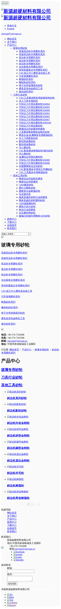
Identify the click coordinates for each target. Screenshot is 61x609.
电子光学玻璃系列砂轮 (31, 85)
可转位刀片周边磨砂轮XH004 (34, 104)
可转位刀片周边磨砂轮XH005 (34, 107)
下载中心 (12, 222)
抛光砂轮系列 (26, 91)
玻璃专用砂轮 (20, 48)
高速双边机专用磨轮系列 (32, 54)
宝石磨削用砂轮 (27, 213)
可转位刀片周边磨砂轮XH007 (34, 119)
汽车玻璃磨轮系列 (28, 76)
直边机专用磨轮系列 (29, 60)
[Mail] (10, 597)
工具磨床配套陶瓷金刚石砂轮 (34, 132)
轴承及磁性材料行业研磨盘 (33, 197)
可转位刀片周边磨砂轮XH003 (34, 116)
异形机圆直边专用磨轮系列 (33, 70)
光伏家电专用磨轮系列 (31, 67)
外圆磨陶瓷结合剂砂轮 (31, 166)
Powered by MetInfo (40, 589)
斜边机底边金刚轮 (18, 460)
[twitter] (18, 557)
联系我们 (12, 228)
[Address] (12, 602)
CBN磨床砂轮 (26, 185)
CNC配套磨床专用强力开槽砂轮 (35, 169)
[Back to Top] (10, 600)
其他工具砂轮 (20, 175)
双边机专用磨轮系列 (29, 57)
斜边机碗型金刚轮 (18, 448)
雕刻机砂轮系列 (27, 82)
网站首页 (12, 39)
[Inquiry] (11, 605)
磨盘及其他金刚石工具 (31, 88)
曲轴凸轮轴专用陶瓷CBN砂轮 (34, 216)
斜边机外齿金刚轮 (18, 423)
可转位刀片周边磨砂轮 (31, 126)
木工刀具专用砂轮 (28, 101)
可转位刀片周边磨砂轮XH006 (34, 110)
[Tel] (9, 594)
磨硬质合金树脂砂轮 (29, 191)
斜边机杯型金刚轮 (18, 435)
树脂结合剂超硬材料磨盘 (32, 129)
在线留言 (12, 225)
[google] (18, 554)
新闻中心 (12, 219)
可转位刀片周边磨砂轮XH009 (34, 160)
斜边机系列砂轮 (17, 398)
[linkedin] (19, 560)
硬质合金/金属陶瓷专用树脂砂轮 (36, 135)
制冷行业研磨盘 (27, 209)
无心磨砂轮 (25, 147)
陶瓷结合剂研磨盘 (28, 181)
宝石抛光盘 (25, 194)
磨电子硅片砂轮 (27, 206)
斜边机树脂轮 (15, 485)
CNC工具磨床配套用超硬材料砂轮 (37, 98)
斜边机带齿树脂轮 (18, 498)
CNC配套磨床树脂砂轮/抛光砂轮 (36, 150)
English (10, 28)
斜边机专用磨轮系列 (29, 63)
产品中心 (12, 45)
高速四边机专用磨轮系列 (32, 51)
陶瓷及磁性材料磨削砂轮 (32, 200)
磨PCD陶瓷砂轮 (27, 188)
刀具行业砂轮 (20, 94)
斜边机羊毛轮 (15, 473)
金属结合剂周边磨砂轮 (31, 157)
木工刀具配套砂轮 (28, 138)
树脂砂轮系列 (26, 79)
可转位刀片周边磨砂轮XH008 (34, 163)
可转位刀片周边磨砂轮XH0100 (35, 122)
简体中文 (12, 25)
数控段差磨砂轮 (27, 141)
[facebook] (19, 552)
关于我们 (12, 42)
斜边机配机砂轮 (17, 410)
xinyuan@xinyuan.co (11, 33)
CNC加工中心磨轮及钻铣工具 (34, 73)
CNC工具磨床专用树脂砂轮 (33, 172)
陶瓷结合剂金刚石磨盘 (31, 178)
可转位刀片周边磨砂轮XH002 (34, 113)
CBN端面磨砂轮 (27, 203)
